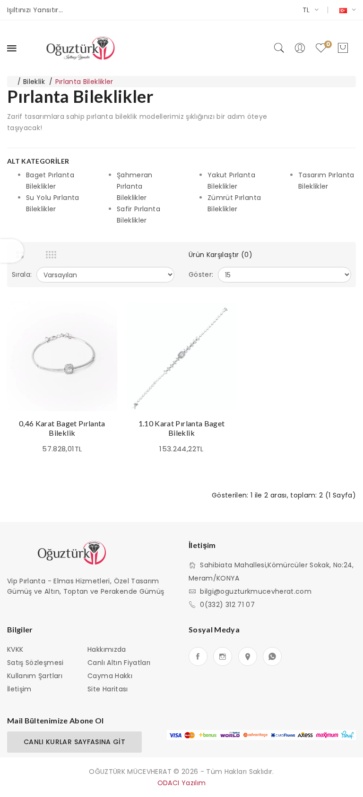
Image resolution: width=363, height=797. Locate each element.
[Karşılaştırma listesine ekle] (100, 339)
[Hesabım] (300, 48)
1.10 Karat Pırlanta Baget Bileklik (181, 428)
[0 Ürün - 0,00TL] (343, 48)
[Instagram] (222, 656)
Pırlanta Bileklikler (84, 81)
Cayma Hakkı (109, 676)
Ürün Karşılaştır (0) (220, 254)
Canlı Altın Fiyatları (118, 662)
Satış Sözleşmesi (35, 662)
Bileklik (34, 81)
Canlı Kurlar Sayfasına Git (74, 742)
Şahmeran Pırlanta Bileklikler (135, 186)
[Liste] (66, 254)
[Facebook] (198, 656)
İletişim (19, 689)
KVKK (15, 649)
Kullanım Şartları (34, 676)
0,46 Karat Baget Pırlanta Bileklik (62, 428)
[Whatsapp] (272, 656)
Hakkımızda (106, 649)
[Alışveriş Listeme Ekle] (100, 317)
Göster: (201, 274)
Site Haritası (107, 689)
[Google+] (247, 656)
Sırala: (22, 274)
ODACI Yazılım (181, 783)
